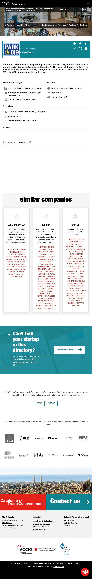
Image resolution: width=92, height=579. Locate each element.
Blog (86, 48)
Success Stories (37, 517)
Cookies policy (38, 563)
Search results (46, 8)
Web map (77, 563)
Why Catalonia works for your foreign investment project (12, 522)
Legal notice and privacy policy (21, 563)
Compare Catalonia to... (8, 528)
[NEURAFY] (45, 260)
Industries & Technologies (43, 521)
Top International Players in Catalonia (12, 525)
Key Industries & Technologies (41, 524)
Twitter (80, 43)
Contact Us (67, 526)
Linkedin (86, 43)
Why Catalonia (8, 517)
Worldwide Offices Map (70, 523)
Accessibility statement (64, 563)
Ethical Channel (49, 563)
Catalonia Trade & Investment (76, 517)
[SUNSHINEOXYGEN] (16, 260)
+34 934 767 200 (59, 567)
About (39, 403)
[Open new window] (85, 572)
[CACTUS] (75, 260)
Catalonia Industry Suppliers (41, 527)
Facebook (74, 48)
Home (8, 8)
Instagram (80, 48)
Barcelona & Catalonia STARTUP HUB (25, 8)
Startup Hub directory (39, 529)
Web (74, 43)
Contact (51, 403)
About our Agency (69, 520)
